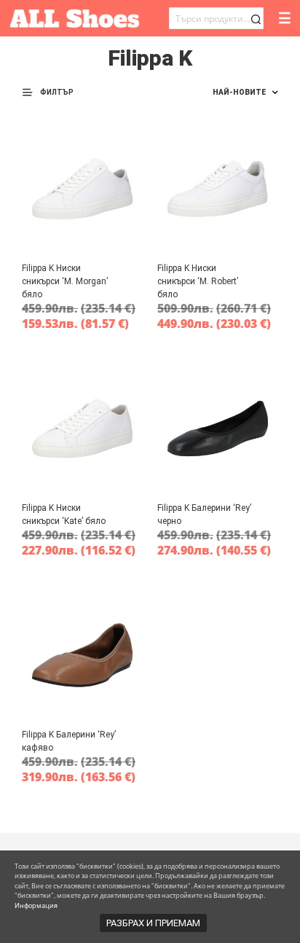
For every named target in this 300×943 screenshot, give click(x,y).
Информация (36, 905)
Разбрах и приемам (153, 922)
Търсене (255, 19)
